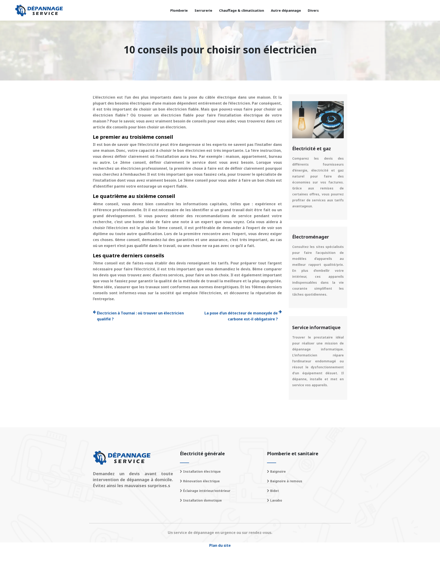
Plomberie (179, 10)
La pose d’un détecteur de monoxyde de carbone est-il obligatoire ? (241, 316)
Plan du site (220, 545)
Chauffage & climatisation (241, 10)
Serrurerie (203, 10)
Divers (313, 10)
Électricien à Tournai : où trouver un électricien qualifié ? (140, 316)
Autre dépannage (286, 10)
